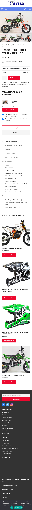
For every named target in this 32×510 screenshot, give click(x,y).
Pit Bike (24, 84)
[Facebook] (3, 404)
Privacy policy (18, 507)
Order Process (6, 454)
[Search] (6, 9)
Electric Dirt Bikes (7, 417)
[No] (30, 505)
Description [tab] (16, 128)
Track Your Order (7, 451)
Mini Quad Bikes (6, 420)
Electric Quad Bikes (7, 428)
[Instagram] (11, 404)
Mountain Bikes (6, 423)
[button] (29, 13)
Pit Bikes (8, 45)
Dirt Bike (8, 84)
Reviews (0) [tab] (16, 132)
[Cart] (2, 9)
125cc (17, 82)
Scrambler (8, 86)
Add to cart (14, 78)
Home (3, 45)
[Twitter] (7, 404)
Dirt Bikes (4, 415)
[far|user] (25, 9)
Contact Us (5, 440)
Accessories (5, 412)
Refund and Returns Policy (10, 448)
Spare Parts (5, 433)
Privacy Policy (6, 443)
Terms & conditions (8, 446)
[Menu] (30, 9)
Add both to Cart (10, 110)
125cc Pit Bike (23, 82)
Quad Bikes (5, 431)
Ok (11, 507)
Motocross (19, 84)
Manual (13, 84)
